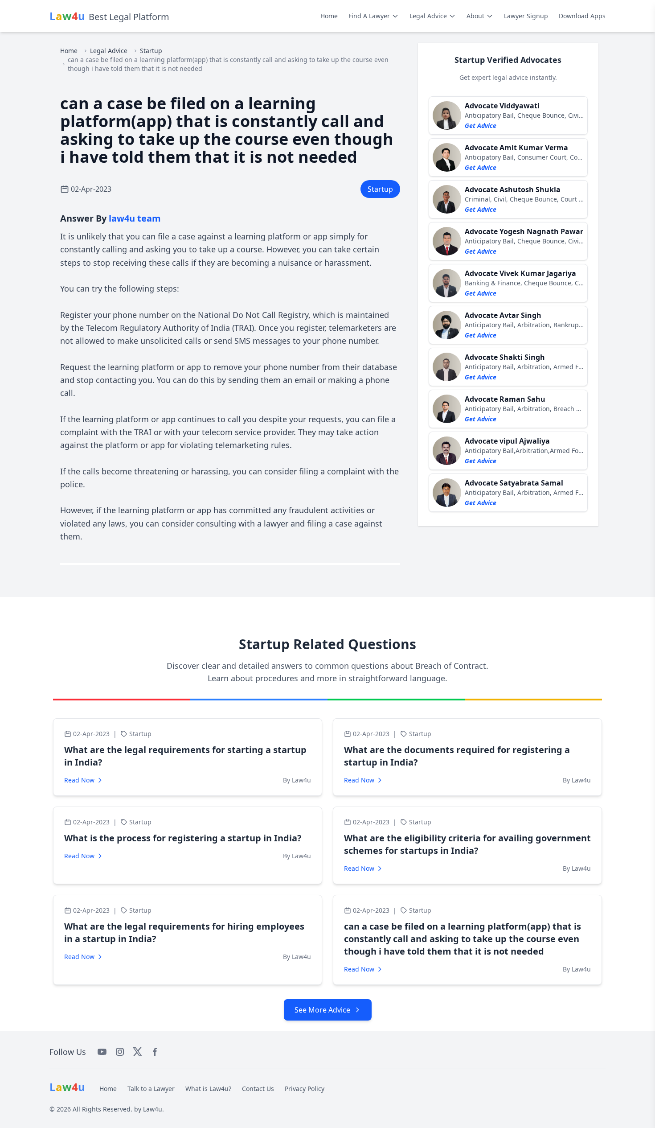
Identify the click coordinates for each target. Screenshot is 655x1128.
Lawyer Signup (526, 16)
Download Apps (582, 16)
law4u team (135, 218)
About (475, 16)
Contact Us (258, 1088)
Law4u (152, 1109)
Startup (151, 50)
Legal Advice (428, 16)
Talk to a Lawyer (151, 1088)
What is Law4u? (208, 1088)
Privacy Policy (304, 1088)
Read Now (79, 780)
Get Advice (480, 125)
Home (329, 16)
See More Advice (322, 1010)
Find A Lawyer (369, 16)
